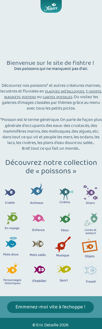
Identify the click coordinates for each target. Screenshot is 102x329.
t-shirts (93, 91)
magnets (12, 96)
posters (29, 96)
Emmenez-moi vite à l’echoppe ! (50, 307)
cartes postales (57, 96)
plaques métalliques (64, 91)
